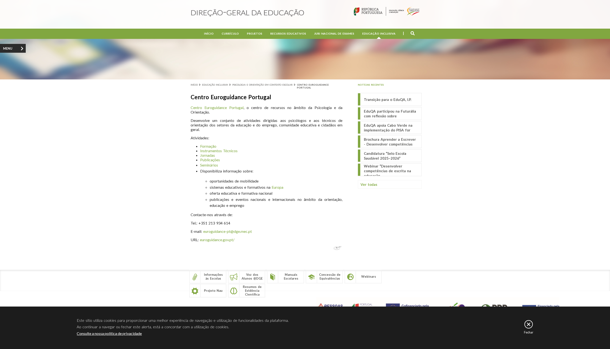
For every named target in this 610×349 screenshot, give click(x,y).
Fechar (528, 332)
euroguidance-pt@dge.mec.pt (227, 231)
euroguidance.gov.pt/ (217, 239)
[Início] (248, 13)
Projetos (254, 33)
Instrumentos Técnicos (219, 150)
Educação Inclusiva (379, 33)
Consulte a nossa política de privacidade (109, 333)
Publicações (210, 159)
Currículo (230, 33)
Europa (277, 187)
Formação (208, 146)
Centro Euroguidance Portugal (217, 107)
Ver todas (369, 184)
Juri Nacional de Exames (334, 33)
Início (209, 33)
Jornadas (207, 155)
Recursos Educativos (288, 33)
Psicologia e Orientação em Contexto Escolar (262, 84)
